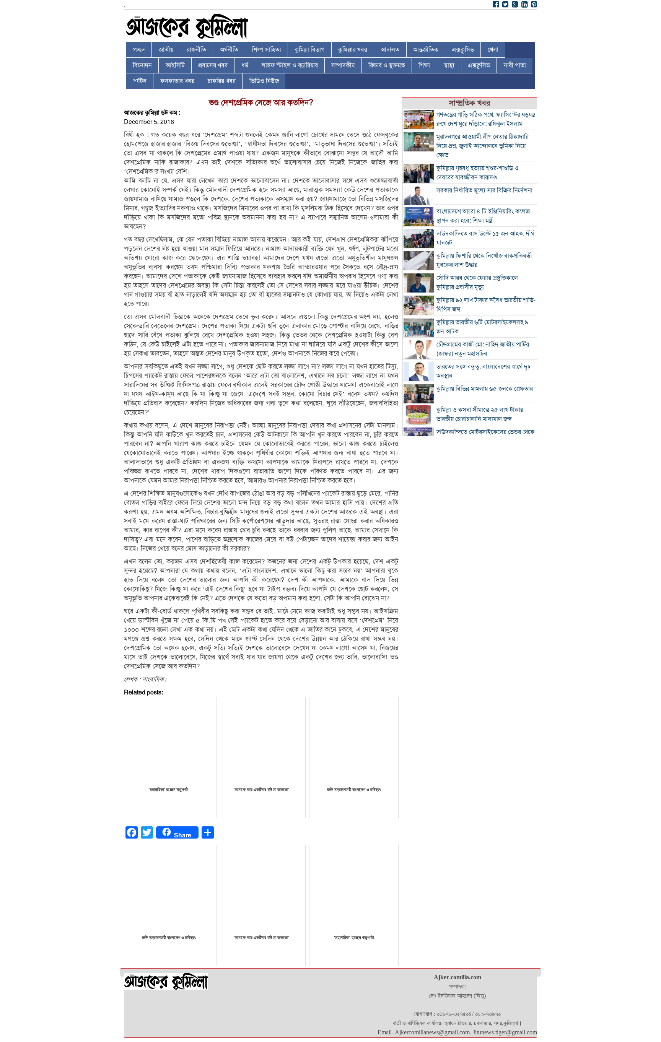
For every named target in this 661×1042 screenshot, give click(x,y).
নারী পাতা (515, 65)
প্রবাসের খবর (213, 65)
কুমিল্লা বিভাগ (309, 50)
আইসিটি (175, 65)
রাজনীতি (196, 50)
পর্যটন (140, 81)
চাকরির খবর (222, 81)
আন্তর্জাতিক (425, 50)
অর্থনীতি (229, 50)
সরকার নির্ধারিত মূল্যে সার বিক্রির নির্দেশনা (484, 190)
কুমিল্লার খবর (352, 50)
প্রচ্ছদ (139, 50)
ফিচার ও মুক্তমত (386, 65)
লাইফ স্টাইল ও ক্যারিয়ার (290, 65)
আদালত (390, 50)
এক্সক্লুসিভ (463, 50)
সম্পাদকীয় (343, 65)
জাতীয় (166, 50)
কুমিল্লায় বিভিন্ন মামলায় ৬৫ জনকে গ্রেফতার (484, 389)
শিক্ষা (424, 65)
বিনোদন (142, 65)
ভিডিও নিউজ (264, 81)
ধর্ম (244, 65)
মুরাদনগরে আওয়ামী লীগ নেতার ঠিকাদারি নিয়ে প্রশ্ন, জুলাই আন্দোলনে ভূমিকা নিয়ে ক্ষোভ (482, 146)
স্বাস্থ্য (449, 65)
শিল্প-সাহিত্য (266, 50)
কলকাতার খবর (177, 81)
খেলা (493, 50)
